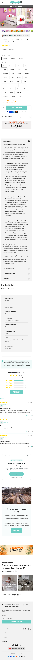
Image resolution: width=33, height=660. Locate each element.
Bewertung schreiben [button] (16, 392)
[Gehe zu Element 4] (18, 31)
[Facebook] (23, 629)
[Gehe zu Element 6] (28, 31)
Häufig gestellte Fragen (7, 288)
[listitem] (16, 606)
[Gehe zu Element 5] (23, 31)
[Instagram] (28, 629)
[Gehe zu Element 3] (13, 31)
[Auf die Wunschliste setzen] (29, 108)
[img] (3, 402)
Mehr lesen (16, 530)
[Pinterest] (26, 629)
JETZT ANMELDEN (16, 622)
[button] (5, 45)
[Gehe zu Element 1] (4, 31)
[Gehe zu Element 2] (8, 31)
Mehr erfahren (22, 117)
